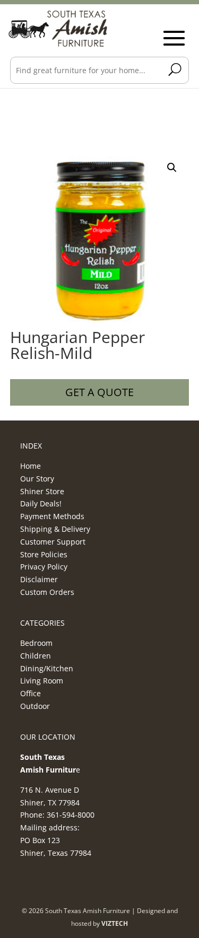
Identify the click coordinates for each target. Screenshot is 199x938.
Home (30, 466)
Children (35, 656)
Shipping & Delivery (55, 529)
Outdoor (35, 706)
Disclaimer (39, 579)
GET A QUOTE (99, 392)
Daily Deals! (41, 503)
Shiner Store (42, 491)
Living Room (41, 681)
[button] (171, 167)
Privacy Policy (43, 567)
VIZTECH (114, 923)
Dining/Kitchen (46, 668)
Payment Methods (52, 516)
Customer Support (52, 542)
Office (30, 693)
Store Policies (43, 554)
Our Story (37, 479)
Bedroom (36, 643)
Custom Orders (47, 592)
